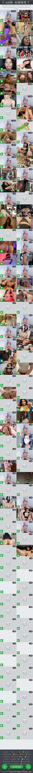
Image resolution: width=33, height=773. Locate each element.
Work (15, 771)
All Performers (24, 771)
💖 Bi (19, 759)
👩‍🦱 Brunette (6, 756)
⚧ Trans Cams (15, 761)
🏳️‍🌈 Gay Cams (6, 761)
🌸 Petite (27, 756)
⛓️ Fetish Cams (8, 763)
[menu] (5, 767)
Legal (29, 771)
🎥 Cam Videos (25, 766)
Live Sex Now (16, 767)
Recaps (18, 771)
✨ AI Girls (16, 763)
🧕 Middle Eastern (7, 754)
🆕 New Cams (25, 759)
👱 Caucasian (26, 752)
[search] (28, 767)
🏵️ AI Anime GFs (24, 763)
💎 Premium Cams (25, 761)
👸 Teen (22, 754)
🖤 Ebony (12, 752)
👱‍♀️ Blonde (28, 754)
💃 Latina (18, 752)
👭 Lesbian (13, 759)
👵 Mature (16, 754)
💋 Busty (6, 759)
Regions (11, 771)
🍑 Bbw (21, 756)
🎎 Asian (6, 752)
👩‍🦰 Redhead (14, 756)
